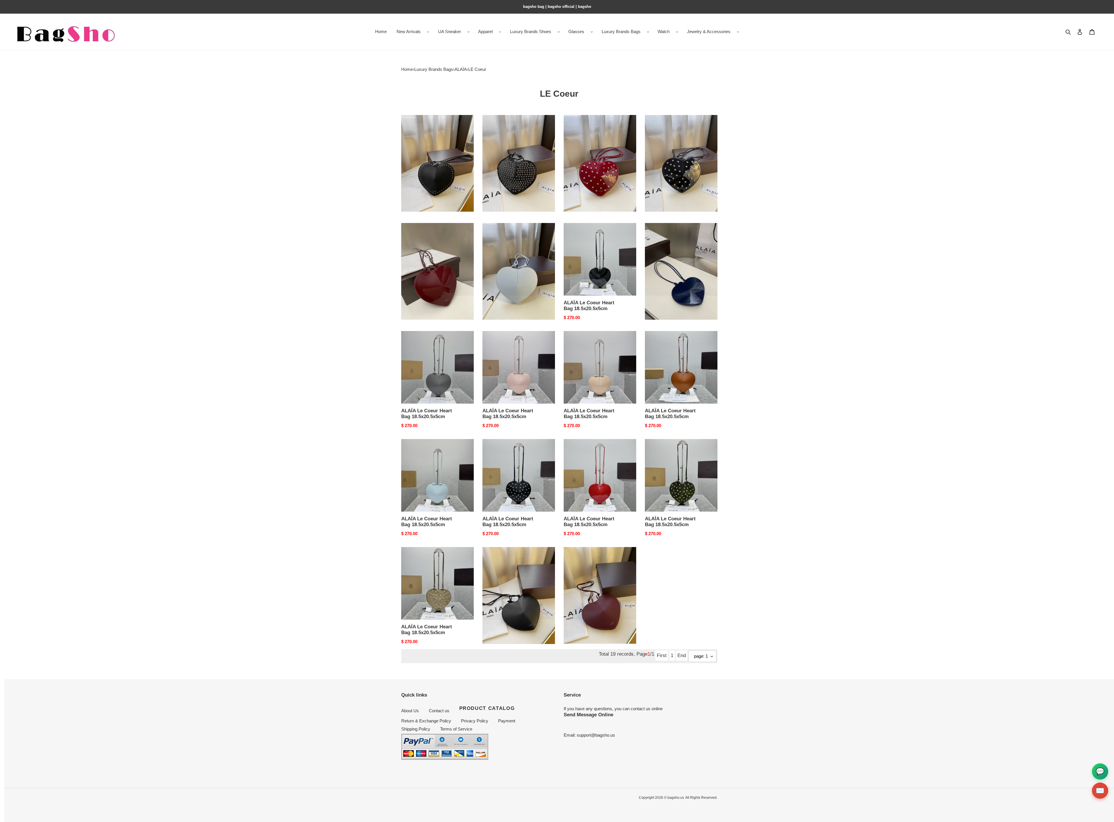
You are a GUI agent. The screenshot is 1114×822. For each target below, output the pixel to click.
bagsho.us (676, 798)
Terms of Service (456, 728)
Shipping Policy (415, 728)
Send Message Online (588, 714)
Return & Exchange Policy (426, 720)
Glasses (576, 31)
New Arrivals (409, 31)
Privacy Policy (474, 720)
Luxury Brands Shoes (530, 31)
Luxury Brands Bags (621, 31)
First (662, 655)
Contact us (439, 710)
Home (407, 69)
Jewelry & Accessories (708, 31)
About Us (410, 710)
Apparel (485, 31)
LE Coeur (477, 69)
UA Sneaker (449, 31)
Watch (664, 31)
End (681, 655)
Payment (506, 720)
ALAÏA (461, 69)
